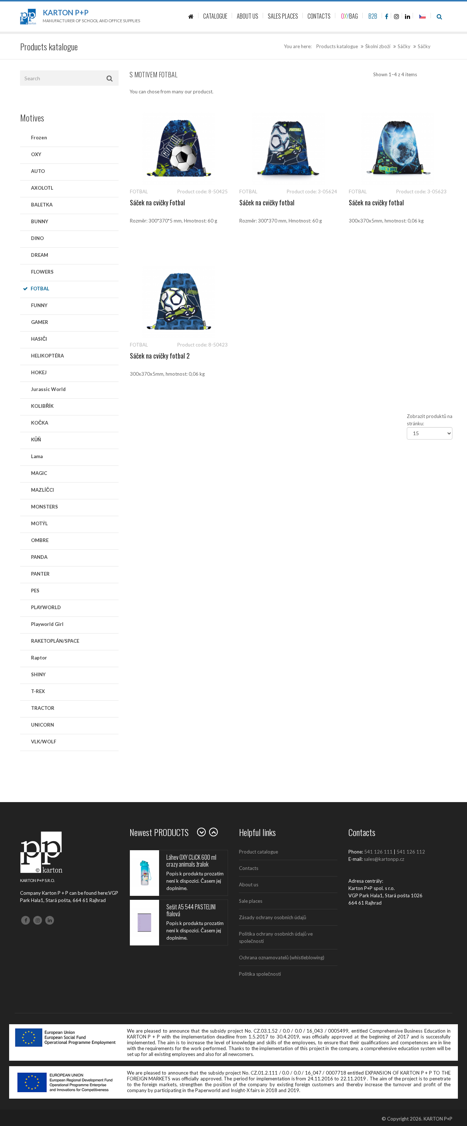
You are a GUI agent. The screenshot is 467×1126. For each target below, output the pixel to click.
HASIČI (39, 339)
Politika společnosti (260, 974)
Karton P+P (66, 12)
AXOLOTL (42, 188)
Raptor (39, 658)
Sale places (250, 901)
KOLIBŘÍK (42, 406)
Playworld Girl (47, 624)
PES (35, 590)
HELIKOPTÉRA (47, 356)
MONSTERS (44, 507)
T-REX (38, 691)
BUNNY (39, 221)
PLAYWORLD (46, 607)
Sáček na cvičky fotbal (266, 202)
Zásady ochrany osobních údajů (272, 917)
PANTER (40, 574)
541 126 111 (378, 852)
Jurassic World (48, 389)
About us (248, 884)
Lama (37, 456)
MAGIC (39, 473)
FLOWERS (42, 272)
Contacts (248, 868)
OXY (36, 154)
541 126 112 (411, 852)
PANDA (39, 557)
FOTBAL (40, 288)
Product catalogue (258, 852)
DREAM (39, 255)
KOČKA (39, 423)
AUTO (38, 171)
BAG (349, 16)
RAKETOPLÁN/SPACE (55, 641)
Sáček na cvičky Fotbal (157, 202)
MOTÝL (39, 523)
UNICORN (42, 725)
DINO (37, 238)
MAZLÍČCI (42, 490)
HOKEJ (39, 372)
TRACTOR (42, 708)
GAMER (39, 322)
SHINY (38, 674)
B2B (372, 16)
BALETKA (42, 205)
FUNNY (39, 305)
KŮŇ (36, 439)
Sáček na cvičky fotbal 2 (160, 355)
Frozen (39, 137)
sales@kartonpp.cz (384, 859)
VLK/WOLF (43, 741)
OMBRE (40, 540)
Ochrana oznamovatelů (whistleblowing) (281, 957)
